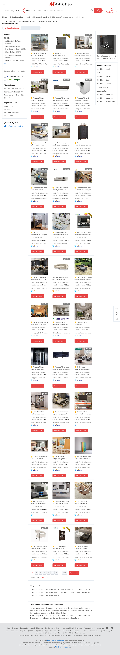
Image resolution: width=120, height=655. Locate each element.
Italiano (85, 631)
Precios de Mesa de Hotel (53, 589)
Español (61, 631)
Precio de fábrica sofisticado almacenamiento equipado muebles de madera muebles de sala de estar (83, 323)
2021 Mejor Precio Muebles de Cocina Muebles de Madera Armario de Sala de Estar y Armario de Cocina (60, 547)
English (22, 631)
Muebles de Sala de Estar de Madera (68, 592)
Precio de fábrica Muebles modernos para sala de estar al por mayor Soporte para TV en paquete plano (39, 502)
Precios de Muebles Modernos (53, 595)
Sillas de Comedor (14, 60)
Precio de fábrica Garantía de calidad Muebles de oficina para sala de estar (38, 368)
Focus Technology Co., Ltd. (55, 640)
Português (77, 631)
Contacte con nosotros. (15, 126)
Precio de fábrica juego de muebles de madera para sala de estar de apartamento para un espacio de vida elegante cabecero (60, 144)
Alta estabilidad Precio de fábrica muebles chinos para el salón (83, 458)
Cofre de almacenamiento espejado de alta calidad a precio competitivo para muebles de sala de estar (39, 234)
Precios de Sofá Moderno (84, 589)
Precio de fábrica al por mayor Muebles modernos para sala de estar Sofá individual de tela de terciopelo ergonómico (39, 547)
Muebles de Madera (104, 76)
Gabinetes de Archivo (13, 56)
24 (38, 577)
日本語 (46, 631)
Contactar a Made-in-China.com (72, 628)
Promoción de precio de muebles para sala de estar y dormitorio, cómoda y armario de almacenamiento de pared (83, 144)
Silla (98, 73)
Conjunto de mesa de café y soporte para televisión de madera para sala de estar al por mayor (39, 54)
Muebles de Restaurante (106, 102)
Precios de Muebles (37, 595)
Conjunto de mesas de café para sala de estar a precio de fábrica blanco (60, 502)
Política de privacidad (52, 628)
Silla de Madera (102, 87)
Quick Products (39, 636)
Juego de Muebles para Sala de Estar (84, 592)
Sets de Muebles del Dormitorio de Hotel (15, 47)
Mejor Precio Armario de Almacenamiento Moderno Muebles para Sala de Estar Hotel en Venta (38, 413)
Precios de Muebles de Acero (37, 589)
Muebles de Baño (103, 80)
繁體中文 (38, 631)
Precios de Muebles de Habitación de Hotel (37, 592)
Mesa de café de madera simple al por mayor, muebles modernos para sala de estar (83, 502)
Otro (6, 64)
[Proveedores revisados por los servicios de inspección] (14, 77)
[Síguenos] (107, 628)
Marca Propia (11, 112)
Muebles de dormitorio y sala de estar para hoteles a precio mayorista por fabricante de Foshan (39, 458)
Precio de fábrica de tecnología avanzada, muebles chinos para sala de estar (83, 99)
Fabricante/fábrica (14, 92)
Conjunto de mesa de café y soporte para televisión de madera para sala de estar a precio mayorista (39, 144)
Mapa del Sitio (88, 628)
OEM (9, 106)
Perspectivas (100, 628)
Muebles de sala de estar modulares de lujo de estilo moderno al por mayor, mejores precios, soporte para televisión (83, 54)
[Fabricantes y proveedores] (60, 4)
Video (45, 35)
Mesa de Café (13, 52)
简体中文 (30, 631)
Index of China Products (74, 636)
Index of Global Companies (92, 636)
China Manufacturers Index (55, 636)
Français (53, 631)
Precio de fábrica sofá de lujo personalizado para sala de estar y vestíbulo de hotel (61, 99)
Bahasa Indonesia (79, 633)
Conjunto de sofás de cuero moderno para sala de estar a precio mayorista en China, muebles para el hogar (39, 278)
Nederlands (38, 633)
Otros (8, 115)
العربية (110, 631)
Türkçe (60, 633)
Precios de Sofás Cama (68, 589)
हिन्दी (46, 633)
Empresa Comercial (14, 89)
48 (47, 577)
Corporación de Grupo (14, 95)
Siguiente (73, 573)
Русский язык (94, 631)
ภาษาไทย (53, 633)
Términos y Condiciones (62, 647)
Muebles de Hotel (103, 69)
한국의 (103, 631)
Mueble (6, 38)
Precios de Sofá (51, 592)
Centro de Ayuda (12, 628)
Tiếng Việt (68, 633)
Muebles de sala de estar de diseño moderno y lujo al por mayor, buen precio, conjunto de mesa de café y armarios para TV (61, 234)
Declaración (24, 628)
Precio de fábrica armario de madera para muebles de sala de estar (60, 323)
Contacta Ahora (37, 72)
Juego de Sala (102, 91)
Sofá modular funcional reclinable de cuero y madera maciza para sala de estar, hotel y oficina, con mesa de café (83, 368)
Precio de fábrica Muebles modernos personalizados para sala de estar (39, 99)
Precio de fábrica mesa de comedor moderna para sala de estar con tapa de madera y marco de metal (83, 189)
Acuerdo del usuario (36, 628)
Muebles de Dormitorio (105, 94)
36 (43, 577)
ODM (9, 109)
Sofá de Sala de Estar (13, 42)
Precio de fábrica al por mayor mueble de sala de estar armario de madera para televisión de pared (83, 234)
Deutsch (68, 631)
